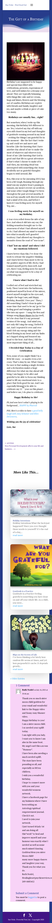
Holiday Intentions (21, 520)
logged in (32, 897)
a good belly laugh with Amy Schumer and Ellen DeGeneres (25, 413)
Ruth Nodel (27, 689)
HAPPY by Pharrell (28, 405)
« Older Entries (17, 678)
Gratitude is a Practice (23, 591)
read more (18, 535)
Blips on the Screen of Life (25, 654)
